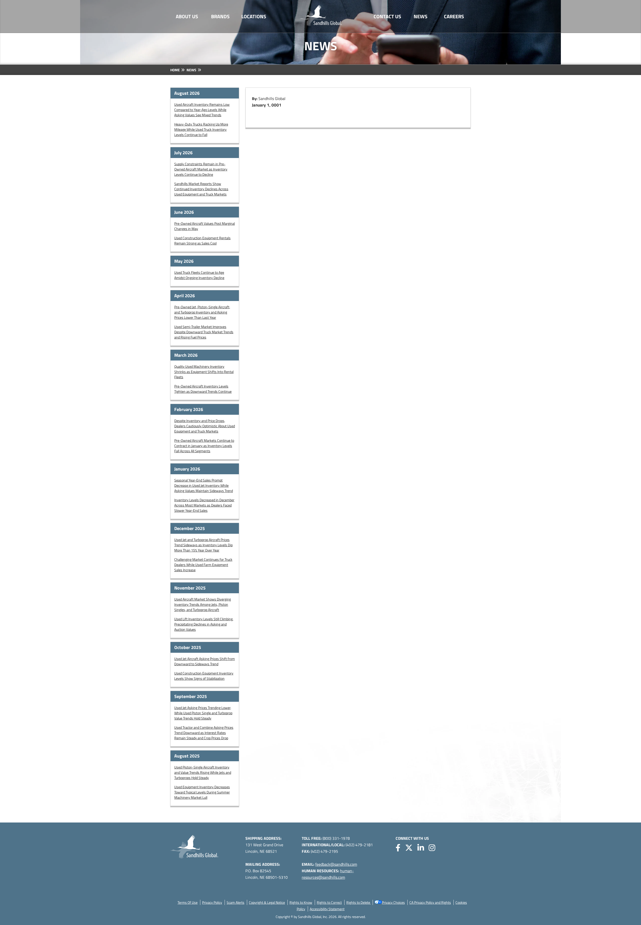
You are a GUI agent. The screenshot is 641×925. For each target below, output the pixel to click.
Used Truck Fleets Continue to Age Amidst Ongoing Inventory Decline (199, 275)
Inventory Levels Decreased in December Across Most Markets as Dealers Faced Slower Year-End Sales (204, 505)
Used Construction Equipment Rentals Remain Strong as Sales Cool (202, 240)
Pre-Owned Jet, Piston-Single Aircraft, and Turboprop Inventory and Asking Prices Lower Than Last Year (202, 312)
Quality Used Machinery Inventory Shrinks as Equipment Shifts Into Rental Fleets (204, 372)
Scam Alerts (235, 902)
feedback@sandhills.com (336, 864)
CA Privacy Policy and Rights (430, 902)
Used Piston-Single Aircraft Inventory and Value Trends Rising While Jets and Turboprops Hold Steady (202, 772)
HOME (175, 69)
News (420, 16)
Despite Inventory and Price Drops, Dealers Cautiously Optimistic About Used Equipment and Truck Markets (204, 426)
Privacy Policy (212, 902)
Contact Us (387, 16)
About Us (187, 16)
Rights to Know (300, 902)
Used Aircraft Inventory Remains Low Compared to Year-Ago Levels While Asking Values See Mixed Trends (202, 110)
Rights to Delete (358, 902)
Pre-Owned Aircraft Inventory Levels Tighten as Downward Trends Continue (203, 389)
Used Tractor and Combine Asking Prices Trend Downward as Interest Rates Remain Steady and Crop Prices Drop (203, 732)
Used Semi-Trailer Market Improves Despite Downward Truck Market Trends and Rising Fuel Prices (203, 332)
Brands (220, 16)
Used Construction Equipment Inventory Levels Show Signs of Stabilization (203, 675)
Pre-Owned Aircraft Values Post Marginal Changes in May (204, 226)
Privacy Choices (393, 902)
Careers (454, 16)
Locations (253, 16)
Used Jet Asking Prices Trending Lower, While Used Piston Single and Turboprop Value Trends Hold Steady (203, 713)
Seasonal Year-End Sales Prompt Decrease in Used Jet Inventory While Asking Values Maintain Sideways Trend (203, 485)
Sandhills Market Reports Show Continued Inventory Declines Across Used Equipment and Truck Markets (201, 189)
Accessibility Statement (327, 909)
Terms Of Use (188, 902)
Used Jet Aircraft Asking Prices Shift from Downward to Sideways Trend (204, 661)
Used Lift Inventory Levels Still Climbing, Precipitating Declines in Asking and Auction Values (203, 624)
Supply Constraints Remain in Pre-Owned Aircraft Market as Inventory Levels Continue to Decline (200, 169)
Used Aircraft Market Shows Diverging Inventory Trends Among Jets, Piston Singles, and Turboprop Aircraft (202, 604)
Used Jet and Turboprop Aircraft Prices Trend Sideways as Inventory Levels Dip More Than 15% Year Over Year (203, 545)
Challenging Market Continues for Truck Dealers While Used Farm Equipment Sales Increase (203, 564)
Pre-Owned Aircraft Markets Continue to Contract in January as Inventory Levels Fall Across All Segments (204, 446)
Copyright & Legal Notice (267, 902)
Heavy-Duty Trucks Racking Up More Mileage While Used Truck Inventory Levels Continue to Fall (201, 129)
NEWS (191, 69)
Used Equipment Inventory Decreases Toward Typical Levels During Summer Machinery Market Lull (202, 792)
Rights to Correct (329, 902)
